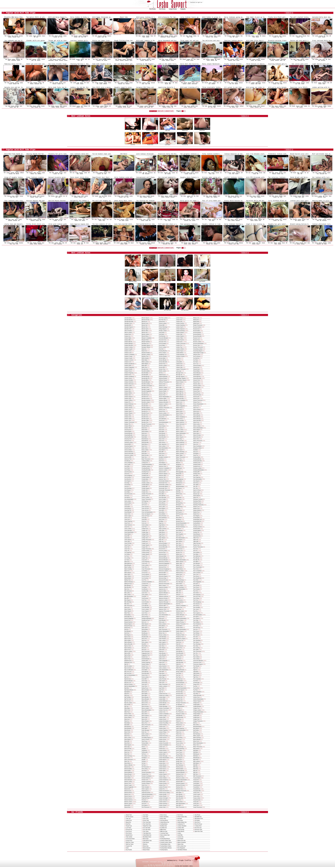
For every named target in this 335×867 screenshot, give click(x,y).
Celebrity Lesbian (146, 466)
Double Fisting (145, 664)
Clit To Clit (144, 504)
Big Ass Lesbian (128, 651)
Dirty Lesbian (145, 642)
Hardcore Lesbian (163, 470)
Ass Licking (127, 558)
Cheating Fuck (145, 471)
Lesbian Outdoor (163, 778)
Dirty (79, 36)
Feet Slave (144, 770)
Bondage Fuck (145, 343)
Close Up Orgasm (146, 514)
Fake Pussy (144, 741)
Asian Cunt (127, 517)
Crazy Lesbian (145, 565)
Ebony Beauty (145, 697)
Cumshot (145, 196)
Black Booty (127, 730)
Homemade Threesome (164, 490)
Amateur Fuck (127, 374)
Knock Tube (185, 295)
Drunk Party (144, 682)
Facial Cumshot (145, 739)
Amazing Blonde (128, 435)
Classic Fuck (145, 495)
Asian (293, 35)
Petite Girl (178, 664)
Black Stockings (128, 756)
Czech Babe (145, 603)
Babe (53, 35)
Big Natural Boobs (128, 690)
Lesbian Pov (162, 788)
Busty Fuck (144, 446)
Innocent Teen (162, 552)
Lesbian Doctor (162, 719)
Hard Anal (161, 459)
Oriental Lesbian (180, 611)
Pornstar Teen (179, 701)
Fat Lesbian (144, 756)
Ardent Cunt (185, 130)
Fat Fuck (144, 754)
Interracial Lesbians (163, 570)
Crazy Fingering (145, 561)
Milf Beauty (178, 464)
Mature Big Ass (179, 391)
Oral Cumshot (179, 600)
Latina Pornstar (162, 679)
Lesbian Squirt (179, 327)
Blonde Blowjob (128, 779)
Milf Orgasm (179, 488)
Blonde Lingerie (128, 803)
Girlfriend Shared (163, 380)
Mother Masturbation (181, 559)
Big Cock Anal (127, 668)
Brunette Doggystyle (146, 391)
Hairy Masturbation (163, 448)
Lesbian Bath (162, 699)
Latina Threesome (163, 684)
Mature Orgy (179, 438)
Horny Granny (162, 504)
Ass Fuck (126, 556)
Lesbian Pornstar (163, 787)
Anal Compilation (128, 462)
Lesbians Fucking (180, 356)
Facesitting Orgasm (146, 737)
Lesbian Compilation (164, 713)
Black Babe (127, 723)
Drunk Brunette (145, 673)
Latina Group (162, 664)
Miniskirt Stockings (180, 526)
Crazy (323, 59)
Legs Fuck (161, 690)
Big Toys (126, 706)
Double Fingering (146, 662)
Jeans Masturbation (163, 614)
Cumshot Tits (145, 583)
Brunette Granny (145, 398)
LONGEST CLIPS (169, 111)
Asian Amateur (127, 503)
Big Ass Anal (127, 636)
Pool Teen (178, 677)
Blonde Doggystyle (128, 787)
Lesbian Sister (162, 807)
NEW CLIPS (160, 111)
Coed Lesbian (145, 525)
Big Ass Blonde (128, 642)
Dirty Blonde (145, 635)
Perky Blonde (179, 651)
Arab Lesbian (127, 501)
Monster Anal (179, 548)
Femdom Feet (145, 774)
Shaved (323, 36)
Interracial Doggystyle (164, 563)
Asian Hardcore (128, 525)
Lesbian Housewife (163, 743)
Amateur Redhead (128, 404)
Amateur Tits (127, 424)
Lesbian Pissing (162, 783)
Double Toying (145, 668)
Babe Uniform (127, 576)
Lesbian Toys (179, 347)
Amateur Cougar (128, 356)
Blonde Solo (145, 327)
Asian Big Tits (127, 510)
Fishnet (147, 36)
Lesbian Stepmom (180, 328)
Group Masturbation (163, 422)
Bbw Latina (127, 592)
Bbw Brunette (127, 587)
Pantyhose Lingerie (180, 638)
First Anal (144, 799)
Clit (66, 195)
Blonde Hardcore (128, 799)
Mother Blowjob (179, 556)
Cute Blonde (145, 589)
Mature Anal (179, 383)
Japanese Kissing (163, 598)
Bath (242, 35)
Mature (34, 35)
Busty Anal (144, 433)
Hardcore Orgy (162, 475)
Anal (184, 35)
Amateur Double (128, 369)
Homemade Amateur (164, 481)
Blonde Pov (144, 321)
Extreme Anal (145, 735)
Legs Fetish (161, 688)
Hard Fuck (161, 460)
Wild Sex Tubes (150, 281)
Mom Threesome (180, 547)
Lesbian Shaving (163, 803)
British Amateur (145, 358)
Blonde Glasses (128, 796)
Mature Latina (179, 427)
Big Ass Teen (127, 658)
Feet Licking (144, 768)
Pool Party (178, 673)
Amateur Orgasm (128, 396)
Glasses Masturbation (164, 396)
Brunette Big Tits (145, 378)
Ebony (162, 172)
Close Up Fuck (145, 508)
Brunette (16, 35)
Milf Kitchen (179, 484)
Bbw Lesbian (127, 594)
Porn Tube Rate (202, 295)
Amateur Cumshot (128, 360)
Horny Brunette (162, 497)
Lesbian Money (162, 765)
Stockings (39, 35)
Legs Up (161, 691)
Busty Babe (144, 437)
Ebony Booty (145, 701)
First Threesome (145, 807)
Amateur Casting (128, 347)
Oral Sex (178, 603)
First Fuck (144, 803)
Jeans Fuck (161, 613)
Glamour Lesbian (163, 387)
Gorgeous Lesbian (163, 404)
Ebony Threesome (146, 724)
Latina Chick (162, 657)
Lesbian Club (162, 712)
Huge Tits (161, 539)
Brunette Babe (145, 372)
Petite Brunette (179, 662)
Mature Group (179, 418)
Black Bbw (126, 724)
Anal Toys (126, 495)
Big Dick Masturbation (129, 686)
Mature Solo (179, 448)
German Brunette (163, 361)
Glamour (212, 60)
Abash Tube (133, 130)
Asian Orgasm (127, 539)
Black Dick (126, 734)
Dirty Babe (144, 631)
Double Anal (145, 657)
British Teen (144, 367)
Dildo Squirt (144, 627)
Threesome (13, 60)
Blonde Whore (145, 336)
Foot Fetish (161, 334)
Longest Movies (173, 9)
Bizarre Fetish (127, 713)
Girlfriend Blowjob (163, 376)
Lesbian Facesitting (163, 723)
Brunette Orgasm (146, 407)
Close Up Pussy (145, 515)
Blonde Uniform (145, 334)
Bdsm (13, 219)
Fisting (151, 35)
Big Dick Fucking (128, 684)
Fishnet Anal (162, 321)
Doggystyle (300, 60)
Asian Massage (128, 530)
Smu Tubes (202, 310)
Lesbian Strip (179, 334)
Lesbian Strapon (180, 332)
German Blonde (162, 360)
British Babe (144, 360)
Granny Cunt (162, 409)
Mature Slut (178, 446)
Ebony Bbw (144, 695)
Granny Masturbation (164, 415)
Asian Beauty (127, 508)
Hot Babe (161, 521)
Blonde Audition (128, 768)
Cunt (302, 36)
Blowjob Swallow (146, 341)
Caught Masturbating (147, 464)
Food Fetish (161, 332)
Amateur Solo (127, 409)
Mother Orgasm (179, 561)
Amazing (43, 59)
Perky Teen (178, 657)
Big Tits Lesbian (128, 702)
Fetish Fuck (144, 785)
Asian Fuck (127, 523)
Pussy (144, 36)
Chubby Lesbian (146, 482)
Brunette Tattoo (145, 420)
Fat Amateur (144, 745)
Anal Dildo (126, 466)
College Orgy (145, 532)
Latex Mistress (162, 644)
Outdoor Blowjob (180, 614)
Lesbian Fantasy (163, 724)
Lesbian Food (162, 734)
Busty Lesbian (145, 449)
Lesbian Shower (163, 805)
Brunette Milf (145, 404)
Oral (324, 106)
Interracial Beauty (163, 558)
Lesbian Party (162, 781)
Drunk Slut (144, 684)
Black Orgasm (127, 745)
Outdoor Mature (179, 620)
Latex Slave (161, 646)
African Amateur (128, 330)
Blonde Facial (127, 790)
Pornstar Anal (179, 679)
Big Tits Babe (127, 697)
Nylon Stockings (180, 587)
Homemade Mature (163, 486)
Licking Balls (179, 361)
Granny (43, 35)
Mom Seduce (179, 541)
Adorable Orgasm (128, 327)
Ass (198, 35)
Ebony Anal (144, 691)
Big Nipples (127, 691)
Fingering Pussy (145, 798)
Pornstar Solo (179, 699)
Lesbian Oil (161, 772)
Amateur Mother (128, 393)
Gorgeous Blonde (163, 400)
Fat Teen (144, 765)
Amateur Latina (128, 385)
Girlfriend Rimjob (163, 378)
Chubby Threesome (146, 493)
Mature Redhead (180, 442)
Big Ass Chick (127, 646)
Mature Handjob (180, 420)
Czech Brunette (145, 607)
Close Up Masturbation (147, 512)
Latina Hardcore (163, 666)
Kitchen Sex (162, 633)
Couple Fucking (145, 550)
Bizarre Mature (127, 717)
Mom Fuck (178, 536)
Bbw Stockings (127, 602)
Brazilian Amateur (146, 352)
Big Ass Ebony (127, 647)
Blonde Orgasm (145, 317)
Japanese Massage (163, 602)
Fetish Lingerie (145, 788)
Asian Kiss (126, 526)
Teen (296, 60)
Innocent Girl (162, 548)
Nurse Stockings (180, 580)
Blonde (56, 35)
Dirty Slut (144, 647)
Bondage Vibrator (146, 347)
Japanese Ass (162, 589)
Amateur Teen (127, 420)
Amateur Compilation (129, 354)
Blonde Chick (127, 783)
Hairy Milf (161, 451)
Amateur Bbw (127, 339)
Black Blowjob (127, 728)
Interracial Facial (163, 565)
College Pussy (145, 536)
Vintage (190, 173)
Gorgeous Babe (162, 398)
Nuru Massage (179, 581)
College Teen (145, 537)
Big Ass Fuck (127, 649)
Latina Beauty (162, 653)
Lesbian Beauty (162, 702)
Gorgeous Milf (162, 405)
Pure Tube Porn (133, 310)
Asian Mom (127, 537)
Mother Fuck (179, 558)
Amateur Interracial (128, 383)
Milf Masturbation (180, 486)
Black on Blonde (128, 765)
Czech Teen (144, 613)
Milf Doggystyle (179, 471)
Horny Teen (161, 519)
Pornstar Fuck (179, 686)
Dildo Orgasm (145, 624)
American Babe (128, 449)
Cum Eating (144, 570)
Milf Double (178, 473)
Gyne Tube (167, 295)
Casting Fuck (145, 462)
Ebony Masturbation (146, 710)
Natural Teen (179, 574)
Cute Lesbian (145, 594)
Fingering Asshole (146, 792)
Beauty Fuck (127, 620)
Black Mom (127, 743)
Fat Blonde (144, 750)
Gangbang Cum (162, 354)
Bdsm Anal (127, 607)
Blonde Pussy (145, 323)
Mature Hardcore (180, 422)
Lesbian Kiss (162, 748)
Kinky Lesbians (162, 624)
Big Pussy (126, 695)
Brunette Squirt (145, 418)
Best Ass (126, 629)
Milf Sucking (179, 510)
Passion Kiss (179, 647)
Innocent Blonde (163, 545)
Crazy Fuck (144, 563)
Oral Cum (178, 598)
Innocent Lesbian (163, 550)
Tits (305, 172)
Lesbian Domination (163, 721)
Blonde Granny (128, 798)
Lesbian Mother (162, 767)
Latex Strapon (162, 647)
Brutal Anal (144, 427)
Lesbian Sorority (180, 323)
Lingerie (215, 36)
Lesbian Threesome (181, 343)
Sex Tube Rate (167, 310)
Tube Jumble (167, 267)
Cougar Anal (145, 541)
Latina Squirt (162, 680)
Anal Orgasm (127, 481)
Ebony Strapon (145, 721)
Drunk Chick (145, 675)
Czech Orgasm (145, 611)
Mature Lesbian (179, 429)
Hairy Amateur (162, 426)
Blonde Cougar (128, 785)
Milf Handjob (179, 481)
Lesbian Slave (179, 317)
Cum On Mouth (145, 574)
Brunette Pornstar (146, 409)
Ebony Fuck (144, 704)
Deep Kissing (145, 616)
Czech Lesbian (145, 609)
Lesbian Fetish (162, 728)
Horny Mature (162, 508)
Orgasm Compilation (181, 605)
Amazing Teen (127, 448)
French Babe (162, 345)
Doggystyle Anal (145, 653)
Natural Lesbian (180, 570)
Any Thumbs (202, 281)
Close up (104, 35)
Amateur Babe (127, 338)
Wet (170, 83)
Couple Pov (144, 556)
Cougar (191, 60)
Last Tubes (167, 144)
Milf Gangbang (179, 479)
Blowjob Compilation (147, 338)
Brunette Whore (145, 426)
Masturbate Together (181, 378)
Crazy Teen (144, 567)
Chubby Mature (145, 484)
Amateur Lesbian (128, 387)
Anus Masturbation (128, 499)
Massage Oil (179, 374)
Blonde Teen (145, 332)
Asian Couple (127, 515)
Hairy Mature (162, 449)
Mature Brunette (180, 398)
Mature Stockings (180, 451)
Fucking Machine (163, 350)
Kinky (82, 36)
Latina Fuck (161, 662)
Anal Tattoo (127, 492)
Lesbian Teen (179, 341)
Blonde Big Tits (128, 776)
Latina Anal (161, 649)
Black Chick (127, 732)
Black (188, 36)
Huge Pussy (162, 536)
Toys (61, 36)
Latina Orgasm (162, 675)
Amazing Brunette (128, 437)
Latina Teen (161, 682)
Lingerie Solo (179, 365)
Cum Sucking (145, 578)
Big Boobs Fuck (128, 662)
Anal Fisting (127, 470)
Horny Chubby (162, 499)
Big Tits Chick (127, 699)
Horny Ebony (162, 503)
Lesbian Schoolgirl (163, 798)
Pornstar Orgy (179, 691)
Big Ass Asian (127, 638)
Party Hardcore (179, 646)
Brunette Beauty (145, 376)
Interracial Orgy (162, 578)
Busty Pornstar (145, 455)
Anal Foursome (128, 471)
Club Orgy (144, 517)
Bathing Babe (127, 578)
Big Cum (126, 677)
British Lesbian (145, 361)
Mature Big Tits (179, 393)
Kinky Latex (161, 622)
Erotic (103, 36)
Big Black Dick (127, 660)
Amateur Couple (128, 358)
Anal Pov (126, 486)
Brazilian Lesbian (146, 354)
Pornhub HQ (185, 144)
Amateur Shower (128, 407)
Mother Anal (179, 554)
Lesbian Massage (163, 756)
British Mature (145, 363)
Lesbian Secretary (163, 799)
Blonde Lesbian (128, 801)
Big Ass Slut (127, 657)
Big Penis (126, 693)
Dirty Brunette (145, 636)
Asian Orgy (127, 541)
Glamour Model (162, 391)
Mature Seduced (180, 444)
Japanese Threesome (164, 611)
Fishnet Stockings (163, 327)
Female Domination (146, 772)
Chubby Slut (145, 490)
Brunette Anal (145, 369)
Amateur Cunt (127, 361)
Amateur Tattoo (128, 418)
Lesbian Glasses (163, 737)
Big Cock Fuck (127, 673)
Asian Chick (127, 514)
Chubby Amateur (146, 477)
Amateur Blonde (128, 341)
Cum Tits (144, 580)
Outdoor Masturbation (181, 618)
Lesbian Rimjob (162, 796)
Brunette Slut (145, 415)
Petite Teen (178, 668)
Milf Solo (178, 501)
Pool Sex (178, 675)
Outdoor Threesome (181, 624)
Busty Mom (144, 453)
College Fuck (145, 528)
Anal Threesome (128, 493)
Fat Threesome (145, 767)
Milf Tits (178, 515)
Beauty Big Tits (128, 616)
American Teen (128, 459)
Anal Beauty (127, 460)
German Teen (162, 369)
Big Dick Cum (127, 682)
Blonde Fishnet (128, 792)
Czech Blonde (145, 605)
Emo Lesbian (145, 726)
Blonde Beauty (127, 774)
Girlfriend (168, 60)
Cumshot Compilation (147, 581)
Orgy (98, 106)
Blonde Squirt (145, 328)
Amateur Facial (128, 371)
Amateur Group (128, 378)
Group (215, 35)
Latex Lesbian (162, 640)
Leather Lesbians (163, 686)
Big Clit (126, 664)
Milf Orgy (178, 490)
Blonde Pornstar (145, 319)
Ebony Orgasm (145, 715)
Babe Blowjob (127, 565)
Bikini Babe (127, 708)
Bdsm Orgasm (127, 611)
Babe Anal (126, 561)
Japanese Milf (162, 605)
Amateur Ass (127, 336)
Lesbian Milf (162, 761)
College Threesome (146, 539)
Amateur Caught (128, 349)
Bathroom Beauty (128, 581)
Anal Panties (127, 484)
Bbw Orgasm (127, 600)
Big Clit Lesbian (128, 666)
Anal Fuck (126, 473)
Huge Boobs (162, 525)
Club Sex (144, 521)
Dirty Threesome (146, 651)
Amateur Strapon (128, 413)
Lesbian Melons (162, 759)
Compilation (105, 243)
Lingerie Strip (179, 367)
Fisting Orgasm (162, 328)
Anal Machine (127, 479)
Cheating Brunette (146, 470)
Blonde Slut (144, 325)
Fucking (18, 60)
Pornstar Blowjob (180, 682)
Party (195, 59)
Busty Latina (145, 448)
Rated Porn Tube (150, 310)
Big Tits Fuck (127, 701)
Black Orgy (127, 746)
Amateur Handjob (128, 380)
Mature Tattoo (179, 455)
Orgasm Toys (179, 607)
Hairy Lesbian (162, 446)
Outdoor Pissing (180, 622)
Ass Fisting (127, 554)
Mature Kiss (179, 426)
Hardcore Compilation (164, 468)
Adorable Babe (128, 317)
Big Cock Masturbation (129, 675)
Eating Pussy (145, 688)
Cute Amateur (145, 585)
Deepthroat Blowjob (146, 618)
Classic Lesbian (145, 497)
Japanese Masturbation (164, 603)
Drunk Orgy (144, 680)
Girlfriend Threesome (164, 382)
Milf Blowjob (179, 468)
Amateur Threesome (129, 422)
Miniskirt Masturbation (181, 523)
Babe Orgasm (127, 572)
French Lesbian (162, 347)
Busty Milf (144, 451)
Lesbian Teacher (180, 339)
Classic (146, 220)
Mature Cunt (179, 402)
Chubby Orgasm (145, 488)
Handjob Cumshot (163, 457)
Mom (78, 173)
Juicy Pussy (161, 616)
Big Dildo (126, 688)
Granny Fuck (162, 411)
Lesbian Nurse (162, 768)
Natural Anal (179, 567)
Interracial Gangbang (164, 569)
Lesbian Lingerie (163, 752)
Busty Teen (144, 457)
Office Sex (178, 592)
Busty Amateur (145, 431)
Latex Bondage (162, 636)
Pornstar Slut (179, 697)
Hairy (170, 172)
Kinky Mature (162, 625)
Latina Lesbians (162, 668)
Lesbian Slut (179, 319)
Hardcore (284, 35)
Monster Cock (179, 550)
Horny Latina (162, 506)
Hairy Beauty (162, 433)
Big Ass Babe (127, 640)
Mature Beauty (179, 389)
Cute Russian (145, 598)
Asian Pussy (127, 545)
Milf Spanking (179, 503)
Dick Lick (144, 622)
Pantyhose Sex (179, 640)
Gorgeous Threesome (164, 407)
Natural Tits (178, 576)
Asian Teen (127, 548)
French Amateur (162, 343)
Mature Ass (178, 385)
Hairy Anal (161, 427)
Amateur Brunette (128, 345)
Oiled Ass (178, 594)
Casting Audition (145, 460)
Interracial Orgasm (163, 576)
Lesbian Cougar (163, 715)
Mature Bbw (179, 387)
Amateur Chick (127, 350)
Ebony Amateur (145, 690)
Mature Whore (179, 460)
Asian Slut (126, 547)
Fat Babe (144, 748)
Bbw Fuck (126, 589)
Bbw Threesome (128, 605)
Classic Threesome (146, 499)
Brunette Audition (146, 371)
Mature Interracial (180, 424)
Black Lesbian (127, 737)
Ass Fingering (127, 552)
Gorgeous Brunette (163, 402)
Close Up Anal (145, 506)
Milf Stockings (179, 506)
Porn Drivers (133, 267)
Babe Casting (127, 567)
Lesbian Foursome (163, 735)
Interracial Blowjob (163, 559)
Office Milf (178, 591)
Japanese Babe (162, 591)
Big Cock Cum (127, 671)
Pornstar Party (179, 693)
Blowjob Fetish (145, 339)
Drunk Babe (144, 669)
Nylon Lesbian (179, 585)
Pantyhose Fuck (180, 636)
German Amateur (163, 356)
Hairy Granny (162, 442)
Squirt (18, 36)
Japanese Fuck (162, 594)
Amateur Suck (127, 416)
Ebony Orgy (144, 717)
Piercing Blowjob (180, 669)
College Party (145, 534)
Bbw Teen (126, 603)
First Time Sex (162, 319)
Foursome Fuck (162, 339)
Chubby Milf (144, 486)
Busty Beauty (145, 438)
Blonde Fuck (127, 794)
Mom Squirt (178, 545)
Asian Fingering (128, 521)
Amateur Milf (127, 389)
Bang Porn (202, 130)
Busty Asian (144, 435)
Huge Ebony (162, 532)
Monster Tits (179, 552)
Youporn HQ (167, 281)
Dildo (191, 36)
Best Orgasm (127, 635)
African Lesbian (128, 332)
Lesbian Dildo (162, 717)
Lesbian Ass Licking (163, 695)
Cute (209, 83)
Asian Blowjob (127, 512)
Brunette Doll (145, 393)
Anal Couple (127, 464)
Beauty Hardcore (128, 622)
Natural (252, 220)
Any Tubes (132, 295)
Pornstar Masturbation (181, 688)
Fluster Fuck (150, 144)
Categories (183, 9)
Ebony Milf (144, 712)
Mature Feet (179, 409)
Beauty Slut (127, 627)
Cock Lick (144, 523)
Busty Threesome (146, 459)
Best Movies (152, 9)
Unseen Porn (202, 267)
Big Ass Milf (127, 653)
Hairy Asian (161, 429)
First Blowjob (145, 801)
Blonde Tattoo (145, 330)
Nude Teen (178, 578)
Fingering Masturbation (147, 794)
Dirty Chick (144, 638)
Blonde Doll (127, 788)
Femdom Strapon (146, 783)
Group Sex (161, 424)
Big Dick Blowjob (128, 680)
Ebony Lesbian (145, 708)
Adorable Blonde (128, 319)
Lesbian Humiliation (163, 745)
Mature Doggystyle (180, 405)
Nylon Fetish (179, 583)
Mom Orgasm (179, 539)
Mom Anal (178, 528)
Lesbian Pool (162, 785)
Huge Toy (161, 541)
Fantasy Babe (145, 743)
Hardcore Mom (162, 471)
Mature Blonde (179, 394)
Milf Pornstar (179, 493)
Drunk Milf (144, 679)
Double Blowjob (145, 658)
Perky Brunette (179, 653)
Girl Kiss (161, 372)
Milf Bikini (178, 466)
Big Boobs (323, 60)
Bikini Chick (127, 710)
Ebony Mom (144, 713)
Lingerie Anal (179, 363)
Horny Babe (162, 492)
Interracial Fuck (162, 567)
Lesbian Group (162, 739)
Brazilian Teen (145, 356)
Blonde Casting (128, 781)
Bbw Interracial (128, 591)
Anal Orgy (126, 482)
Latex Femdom (162, 638)
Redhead (14, 36)
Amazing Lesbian (128, 442)
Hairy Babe (161, 431)
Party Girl (178, 644)
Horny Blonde (162, 495)
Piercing (78, 106)
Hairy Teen (161, 455)
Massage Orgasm (180, 376)
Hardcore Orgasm (163, 473)
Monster (31, 83)
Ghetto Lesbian (162, 371)
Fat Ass (143, 746)
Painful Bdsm (179, 625)
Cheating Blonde (146, 468)
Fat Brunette (144, 752)
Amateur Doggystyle (129, 367)
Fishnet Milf (161, 325)
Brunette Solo (145, 416)
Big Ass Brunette (128, 644)
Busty (280, 35)
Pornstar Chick (179, 684)
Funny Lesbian (162, 352)
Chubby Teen (145, 492)
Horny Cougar (162, 501)
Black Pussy (127, 750)
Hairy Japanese (162, 444)
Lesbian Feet (162, 726)
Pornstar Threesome (181, 702)
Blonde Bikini (127, 778)
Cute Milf (144, 596)
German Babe (162, 358)
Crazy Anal (144, 559)
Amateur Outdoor (128, 400)
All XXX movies (150, 130)
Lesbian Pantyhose (163, 779)
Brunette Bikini (145, 380)
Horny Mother (162, 514)
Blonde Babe (127, 770)
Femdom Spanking (146, 781)
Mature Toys (179, 459)
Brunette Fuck (145, 396)
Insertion (10, 173)
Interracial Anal (162, 554)
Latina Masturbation (163, 669)
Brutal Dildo (144, 429)
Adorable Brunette (128, 321)
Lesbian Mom (162, 763)
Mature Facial (179, 407)
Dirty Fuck (144, 640)
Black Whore (127, 763)
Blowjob (190, 35)
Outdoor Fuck (179, 616)
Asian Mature (127, 534)
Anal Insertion (127, 477)
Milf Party (178, 492)
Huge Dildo (161, 530)
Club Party (144, 519)
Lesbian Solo (179, 321)
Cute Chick (144, 592)
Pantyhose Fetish (180, 635)
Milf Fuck (178, 477)
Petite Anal (178, 658)
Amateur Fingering (128, 372)
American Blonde (128, 451)
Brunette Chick (145, 387)
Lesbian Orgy (162, 776)
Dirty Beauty (144, 633)
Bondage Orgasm (146, 345)
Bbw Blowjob (127, 585)
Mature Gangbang (180, 416)
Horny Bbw (161, 493)
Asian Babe (127, 506)
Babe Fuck (127, 570)
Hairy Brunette (162, 437)
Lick (41, 83)
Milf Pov (178, 495)
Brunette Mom (145, 405)
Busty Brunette (145, 442)
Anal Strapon (127, 490)
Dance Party (145, 614)
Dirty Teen (144, 649)
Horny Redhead (162, 517)
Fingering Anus (145, 790)
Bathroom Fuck (128, 583)
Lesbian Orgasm (163, 774)
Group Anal (161, 416)
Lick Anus (178, 358)
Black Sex (126, 752)
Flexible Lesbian (163, 330)
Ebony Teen (144, 723)
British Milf (144, 365)
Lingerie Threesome (181, 369)
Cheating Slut (145, 475)
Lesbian (9, 36)
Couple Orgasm (145, 554)
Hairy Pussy (162, 453)
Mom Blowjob (179, 530)
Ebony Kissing (145, 706)
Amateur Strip (127, 415)
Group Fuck (161, 420)
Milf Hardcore (179, 482)
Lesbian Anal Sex (163, 693)
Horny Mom (161, 512)
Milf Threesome (179, 514)
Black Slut (126, 754)
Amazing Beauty (128, 433)
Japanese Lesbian (163, 600)
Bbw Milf (126, 598)
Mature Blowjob (179, 396)
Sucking (259, 60)
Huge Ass (161, 523)
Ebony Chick (145, 702)
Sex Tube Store (185, 310)
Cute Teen (144, 600)
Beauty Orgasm (128, 624)
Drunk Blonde (145, 671)
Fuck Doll (161, 349)
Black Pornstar (127, 748)
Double (302, 83)
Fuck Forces (202, 144)
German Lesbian (163, 365)
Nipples (109, 82)
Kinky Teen (161, 627)
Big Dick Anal (127, 679)
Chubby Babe (145, 479)
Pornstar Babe (179, 680)
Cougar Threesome (146, 548)
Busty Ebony (145, 444)
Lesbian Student (180, 336)
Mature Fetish (179, 411)
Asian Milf (126, 536)
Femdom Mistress (146, 778)
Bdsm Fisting (127, 609)
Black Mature (127, 739)
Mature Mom (179, 435)
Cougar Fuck (145, 543)
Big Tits (187, 60)
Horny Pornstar (162, 515)
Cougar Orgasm (145, 545)
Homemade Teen (163, 488)
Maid (318, 220)
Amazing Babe (127, 431)
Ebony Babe (145, 693)
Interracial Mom (162, 574)
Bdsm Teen (127, 613)
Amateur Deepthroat (129, 363)
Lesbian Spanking (180, 325)
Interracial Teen (162, 581)
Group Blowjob (162, 418)
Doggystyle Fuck (146, 655)
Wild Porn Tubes (133, 281)
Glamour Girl (162, 385)
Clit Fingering (145, 501)
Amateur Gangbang (129, 376)
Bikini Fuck (127, 712)
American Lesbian (128, 455)
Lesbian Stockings (180, 330)
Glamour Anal (162, 383)
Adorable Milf (127, 325)
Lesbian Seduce (163, 801)
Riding (324, 196)
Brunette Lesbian (146, 402)
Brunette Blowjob (146, 382)
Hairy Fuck (161, 440)
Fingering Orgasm (146, 796)
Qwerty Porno (150, 267)
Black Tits (126, 761)
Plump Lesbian (179, 671)
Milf (34, 36)
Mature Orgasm (179, 437)
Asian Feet (127, 519)
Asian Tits (126, 550)
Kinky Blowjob (162, 620)
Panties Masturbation (181, 629)
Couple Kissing (145, 552)
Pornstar (55, 36)
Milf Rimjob (178, 497)
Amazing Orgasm (128, 446)
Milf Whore (178, 519)
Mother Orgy (179, 563)
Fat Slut (143, 763)
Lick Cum (178, 360)
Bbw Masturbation (128, 596)
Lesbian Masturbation (164, 757)
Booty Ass (144, 349)
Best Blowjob (127, 631)
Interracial (153, 82)
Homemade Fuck (163, 482)
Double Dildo (145, 660)
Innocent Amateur (163, 543)
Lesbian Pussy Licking (164, 792)
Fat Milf (143, 759)
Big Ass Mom (127, 655)
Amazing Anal (127, 429)
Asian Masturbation (129, 532)
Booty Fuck (144, 350)
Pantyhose (324, 220)
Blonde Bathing (128, 772)
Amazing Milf (127, 444)
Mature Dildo (179, 404)
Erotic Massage (145, 730)
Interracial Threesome (164, 583)
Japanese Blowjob (163, 592)
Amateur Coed (127, 352)
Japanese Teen (162, 609)
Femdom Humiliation (147, 776)
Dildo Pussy (144, 625)
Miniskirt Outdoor (180, 525)
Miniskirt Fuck (179, 521)
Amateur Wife (127, 427)
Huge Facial (162, 534)
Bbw (13, 35)
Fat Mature (144, 757)
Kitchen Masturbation (164, 631)
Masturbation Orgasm (181, 380)
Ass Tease (126, 559)
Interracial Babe (162, 556)
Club (212, 36)
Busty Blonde (145, 440)
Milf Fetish (178, 475)
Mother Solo (179, 565)
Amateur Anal (127, 334)
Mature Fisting (179, 413)
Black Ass (126, 721)
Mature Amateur (180, 382)
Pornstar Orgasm (180, 690)
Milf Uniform (179, 517)
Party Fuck (178, 642)
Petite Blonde (179, 660)
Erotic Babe (144, 728)
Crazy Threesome (146, 569)
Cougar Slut (144, 547)
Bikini (32, 60)
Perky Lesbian (179, 655)
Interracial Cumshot (163, 561)
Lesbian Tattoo (179, 338)
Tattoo (236, 36)
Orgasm (105, 60)
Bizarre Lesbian (128, 715)
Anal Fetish (127, 468)
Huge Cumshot (162, 528)
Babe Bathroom (128, 563)
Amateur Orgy (127, 398)
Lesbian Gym (162, 741)
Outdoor (263, 35)
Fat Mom (144, 761)
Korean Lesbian (162, 635)
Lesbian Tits (179, 345)
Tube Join (167, 130)
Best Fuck (126, 633)
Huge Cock (161, 526)
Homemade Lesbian (164, 484)
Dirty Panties (145, 646)
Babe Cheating (128, 569)
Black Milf (126, 741)
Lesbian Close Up (163, 710)
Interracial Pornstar (163, 580)
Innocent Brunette (163, 547)
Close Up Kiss (145, 510)
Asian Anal (127, 504)
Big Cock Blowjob (128, 669)
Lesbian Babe (162, 697)
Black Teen (127, 757)
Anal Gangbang (128, 475)
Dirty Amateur (145, 629)
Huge (231, 36)
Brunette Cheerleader (147, 385)
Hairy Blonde (162, 435)
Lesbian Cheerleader (164, 708)
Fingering (21, 35)
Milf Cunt (178, 470)
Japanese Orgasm (163, 607)
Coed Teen (144, 526)
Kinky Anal (161, 618)
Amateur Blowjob (128, 343)
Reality (319, 36)
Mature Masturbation (181, 433)
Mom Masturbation (180, 537)
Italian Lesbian (162, 585)
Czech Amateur (145, 602)
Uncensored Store (184, 267)
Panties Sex (179, 633)
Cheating (127, 83)
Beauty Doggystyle (128, 618)
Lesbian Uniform (180, 349)
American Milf (127, 457)
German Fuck (162, 363)
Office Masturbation (180, 589)
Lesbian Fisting (162, 732)
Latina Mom (161, 673)
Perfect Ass (178, 649)
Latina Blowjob (162, 655)
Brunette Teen (145, 422)
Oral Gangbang (179, 602)
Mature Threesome (180, 457)
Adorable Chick (128, 323)
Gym (100, 195)
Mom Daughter (179, 534)
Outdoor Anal (179, 613)
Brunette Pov (145, 411)
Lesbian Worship (180, 354)
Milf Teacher (179, 512)
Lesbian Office (162, 770)
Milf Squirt (178, 504)
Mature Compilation (180, 400)
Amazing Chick (128, 438)
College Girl (144, 530)
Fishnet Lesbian (162, 323)
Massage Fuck (179, 372)
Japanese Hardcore (163, 596)
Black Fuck (127, 735)
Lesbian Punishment (164, 790)
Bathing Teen (127, 580)
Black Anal (126, 719)
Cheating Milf (145, 473)
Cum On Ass (145, 572)
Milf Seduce (179, 499)
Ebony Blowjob (145, 699)
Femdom (36, 106)
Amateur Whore (128, 426)
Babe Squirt (127, 574)
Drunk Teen (144, 686)
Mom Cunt (178, 532)
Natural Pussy (179, 572)
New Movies (162, 9)
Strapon (236, 83)
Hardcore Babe (162, 464)
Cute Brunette (145, 591)
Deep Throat (194, 83)
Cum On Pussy (145, 576)
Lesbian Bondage (163, 706)
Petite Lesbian (179, 666)
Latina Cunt (161, 658)
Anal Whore (127, 497)
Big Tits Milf (127, 704)
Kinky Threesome (163, 629)
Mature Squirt (179, 449)
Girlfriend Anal (162, 374)
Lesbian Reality (162, 794)
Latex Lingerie (162, 642)
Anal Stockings (128, 488)
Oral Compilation (180, 596)
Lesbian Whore (179, 352)
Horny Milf (161, 510)
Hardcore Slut (162, 477)
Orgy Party (178, 609)
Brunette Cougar (146, 389)
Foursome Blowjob (163, 338)
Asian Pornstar (127, 543)
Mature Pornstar (180, 440)
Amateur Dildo (127, 365)
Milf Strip (178, 508)
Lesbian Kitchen (163, 750)
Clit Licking (144, 503)
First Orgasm (145, 805)
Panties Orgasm (180, 631)
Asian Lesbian (127, 528)
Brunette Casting (146, 383)
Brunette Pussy (145, 413)
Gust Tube (150, 295)
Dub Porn (133, 144)
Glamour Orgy (162, 393)
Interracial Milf (162, 572)
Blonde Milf (127, 805)
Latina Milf (161, 671)
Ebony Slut (144, 719)
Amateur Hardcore (128, 382)
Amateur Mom (127, 391)
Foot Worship (162, 336)
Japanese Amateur (163, 587)
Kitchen (81, 82)
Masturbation (85, 35)
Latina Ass (161, 651)
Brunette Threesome (146, 424)
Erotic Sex (144, 732)
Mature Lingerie (180, 431)
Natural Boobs (179, 569)
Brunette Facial (145, 394)
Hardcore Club (162, 466)
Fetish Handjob (145, 787)
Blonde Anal (127, 767)
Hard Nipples (162, 462)
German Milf (162, 367)
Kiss (154, 172)
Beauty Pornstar (128, 625)
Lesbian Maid (162, 754)
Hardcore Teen (162, 479)
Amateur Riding (128, 405)
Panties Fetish (179, 627)
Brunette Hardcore (146, 400)
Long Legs (178, 371)
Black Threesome (128, 759)
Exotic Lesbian (145, 734)
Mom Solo (178, 543)
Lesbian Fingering (163, 730)
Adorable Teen (127, 328)
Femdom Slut (145, 779)
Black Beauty (127, 726)
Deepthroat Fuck (146, 620)
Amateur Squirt (128, 411)
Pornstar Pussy (179, 695)
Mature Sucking (179, 453)
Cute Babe (144, 587)
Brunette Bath (145, 374)
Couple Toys (145, 558)
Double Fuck (145, 666)
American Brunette (128, 453)
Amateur (9, 35)
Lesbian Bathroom (163, 701)
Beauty (257, 36)
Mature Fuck (179, 415)
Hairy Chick (161, 438)
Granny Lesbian (162, 413)
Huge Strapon (162, 537)
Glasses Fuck (162, 394)
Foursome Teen (162, 341)
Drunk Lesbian (145, 677)
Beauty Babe (127, 614)
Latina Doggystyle (163, 660)
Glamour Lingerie (163, 389)
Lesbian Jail (162, 746)
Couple (237, 60)
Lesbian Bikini (162, 704)
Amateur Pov (127, 402)
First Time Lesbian (163, 317)
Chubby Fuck (145, 481)
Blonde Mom (127, 807)
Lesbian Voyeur (179, 350)
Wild (37, 36)
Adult (185, 281)
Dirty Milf (144, 644)
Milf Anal (178, 462)
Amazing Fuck (127, 440)
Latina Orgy (161, 677)
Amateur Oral (127, 394)
